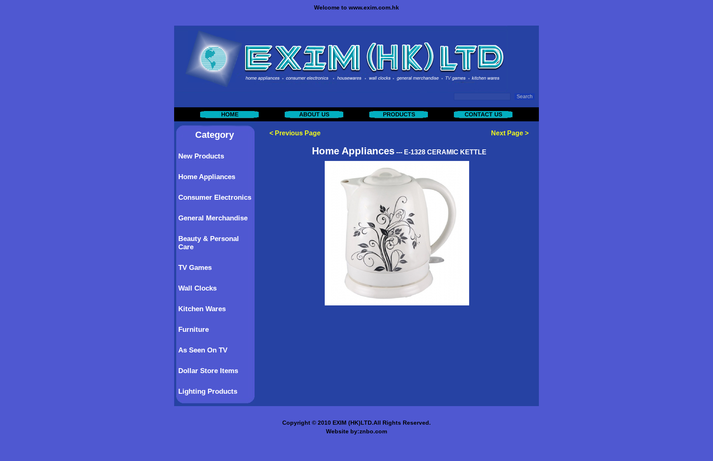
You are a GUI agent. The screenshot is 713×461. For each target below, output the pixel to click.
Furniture (193, 329)
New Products (201, 156)
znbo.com (373, 431)
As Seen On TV (202, 350)
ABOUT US (314, 114)
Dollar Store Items (208, 371)
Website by (341, 431)
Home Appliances (206, 177)
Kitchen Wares (202, 309)
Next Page (507, 133)
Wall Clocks (197, 288)
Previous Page (298, 133)
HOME (229, 114)
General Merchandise (213, 218)
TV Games (195, 268)
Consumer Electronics (214, 197)
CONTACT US (483, 114)
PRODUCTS (399, 114)
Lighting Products (207, 391)
